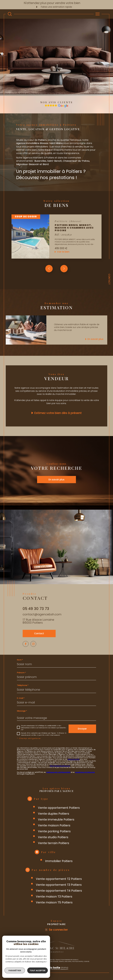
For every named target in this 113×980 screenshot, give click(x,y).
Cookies (86, 961)
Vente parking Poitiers (54, 831)
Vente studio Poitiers (53, 837)
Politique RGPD (77, 961)
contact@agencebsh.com (42, 614)
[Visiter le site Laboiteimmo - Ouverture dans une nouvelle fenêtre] (56, 971)
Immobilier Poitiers (59, 861)
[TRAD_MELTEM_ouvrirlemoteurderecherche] (10, 14)
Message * (22, 711)
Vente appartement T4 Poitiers (59, 891)
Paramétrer (15, 970)
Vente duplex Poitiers (53, 814)
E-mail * (21, 698)
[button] (64, 268)
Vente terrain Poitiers (53, 843)
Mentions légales (52, 961)
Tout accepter (37, 970)
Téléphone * (23, 685)
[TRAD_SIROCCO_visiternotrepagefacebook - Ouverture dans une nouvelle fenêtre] (26, 644)
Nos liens (68, 961)
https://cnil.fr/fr (73, 759)
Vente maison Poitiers (54, 825)
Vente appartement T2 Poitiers (59, 879)
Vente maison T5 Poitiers (54, 902)
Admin (61, 961)
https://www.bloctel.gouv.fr (60, 766)
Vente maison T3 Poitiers (54, 896)
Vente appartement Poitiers (59, 808)
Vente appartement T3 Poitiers (59, 885)
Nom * (20, 660)
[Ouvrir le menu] (98, 14)
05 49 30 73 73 (36, 608)
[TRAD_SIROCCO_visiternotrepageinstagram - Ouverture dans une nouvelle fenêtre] (33, 644)
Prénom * (21, 672)
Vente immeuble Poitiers (56, 819)
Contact (109, 279)
